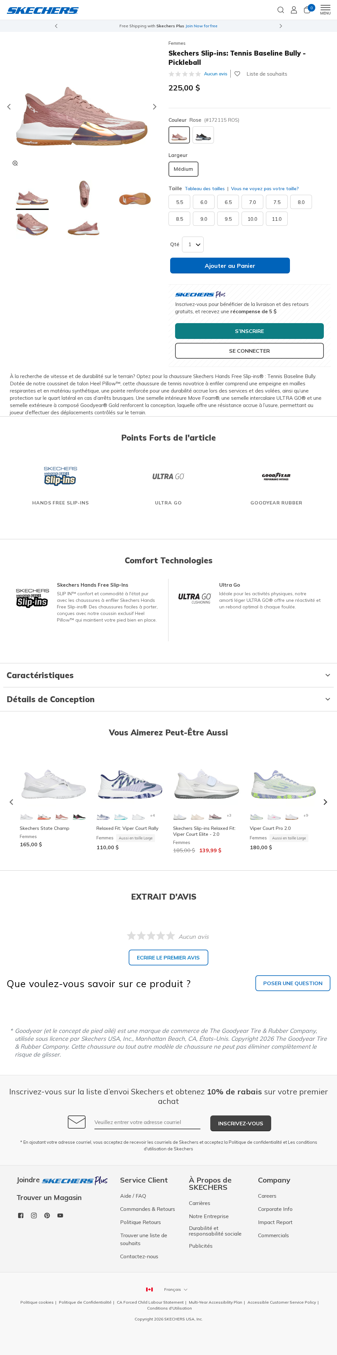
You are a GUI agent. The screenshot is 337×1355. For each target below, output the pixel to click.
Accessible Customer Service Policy (281, 1302)
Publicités (201, 1245)
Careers (267, 1195)
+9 (305, 815)
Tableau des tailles (205, 189)
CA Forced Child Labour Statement (150, 1302)
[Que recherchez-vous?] (280, 9)
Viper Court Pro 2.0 (270, 828)
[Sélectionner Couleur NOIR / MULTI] (203, 134)
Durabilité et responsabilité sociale (215, 1231)
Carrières (199, 1203)
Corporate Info (275, 1209)
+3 (229, 815)
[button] (32, 195)
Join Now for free (201, 25)
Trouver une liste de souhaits (143, 1239)
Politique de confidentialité (255, 1142)
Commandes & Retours (147, 1209)
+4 (152, 815)
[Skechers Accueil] (43, 10)
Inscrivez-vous (240, 1123)
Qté (174, 244)
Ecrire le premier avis (168, 957)
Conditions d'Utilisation (169, 1308)
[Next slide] (281, 26)
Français (172, 1289)
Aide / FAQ (133, 1195)
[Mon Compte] (294, 10)
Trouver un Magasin (49, 1197)
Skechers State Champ (44, 828)
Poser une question (293, 983)
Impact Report (275, 1222)
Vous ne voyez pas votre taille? (264, 189)
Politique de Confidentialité (85, 1302)
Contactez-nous (139, 1256)
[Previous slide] (56, 26)
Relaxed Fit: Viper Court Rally (127, 828)
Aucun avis (215, 74)
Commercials (273, 1235)
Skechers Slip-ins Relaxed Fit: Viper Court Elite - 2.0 (204, 831)
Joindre (29, 1180)
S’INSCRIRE (249, 331)
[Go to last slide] (8, 106)
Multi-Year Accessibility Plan (215, 1302)
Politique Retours (140, 1222)
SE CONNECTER (249, 350)
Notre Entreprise (209, 1216)
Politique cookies (37, 1302)
